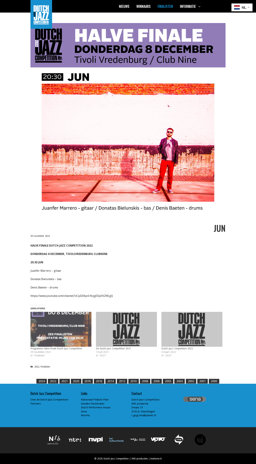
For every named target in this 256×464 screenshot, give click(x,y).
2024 (41, 381)
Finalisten (165, 6)
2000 (214, 381)
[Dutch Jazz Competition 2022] (192, 329)
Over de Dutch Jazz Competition (49, 399)
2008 (145, 381)
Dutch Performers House (95, 407)
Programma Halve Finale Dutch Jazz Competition (56, 348)
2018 (87, 381)
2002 (191, 381)
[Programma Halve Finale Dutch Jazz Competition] (61, 329)
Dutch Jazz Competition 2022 (177, 348)
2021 (64, 381)
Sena (84, 411)
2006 (156, 381)
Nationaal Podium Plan (94, 399)
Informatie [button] (188, 6)
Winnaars (143, 6)
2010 (133, 381)
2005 (168, 381)
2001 (202, 381)
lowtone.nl (156, 458)
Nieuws (124, 6)
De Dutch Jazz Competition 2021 (113, 348)
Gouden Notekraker (92, 403)
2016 (99, 381)
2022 (36, 366)
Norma (85, 415)
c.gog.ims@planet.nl (143, 415)
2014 (110, 381)
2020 (76, 381)
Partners (35, 403)
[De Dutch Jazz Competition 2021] (127, 329)
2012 (122, 381)
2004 (179, 381)
